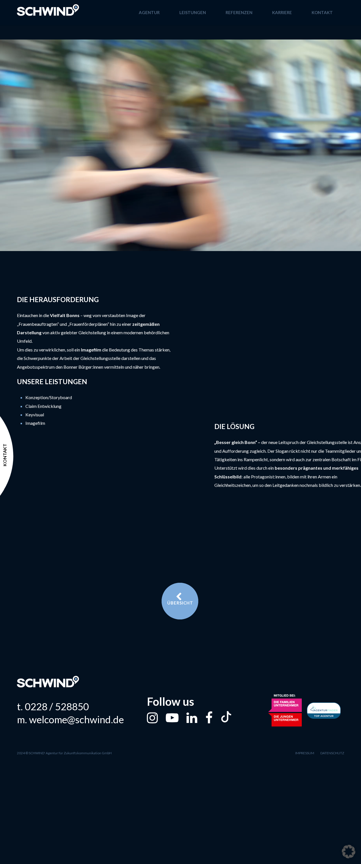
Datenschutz (332, 753)
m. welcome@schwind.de (70, 719)
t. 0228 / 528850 (53, 706)
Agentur (149, 12)
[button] (348, 851)
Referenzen (239, 12)
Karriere (282, 12)
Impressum (304, 753)
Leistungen (192, 12)
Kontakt (322, 12)
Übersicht (180, 602)
